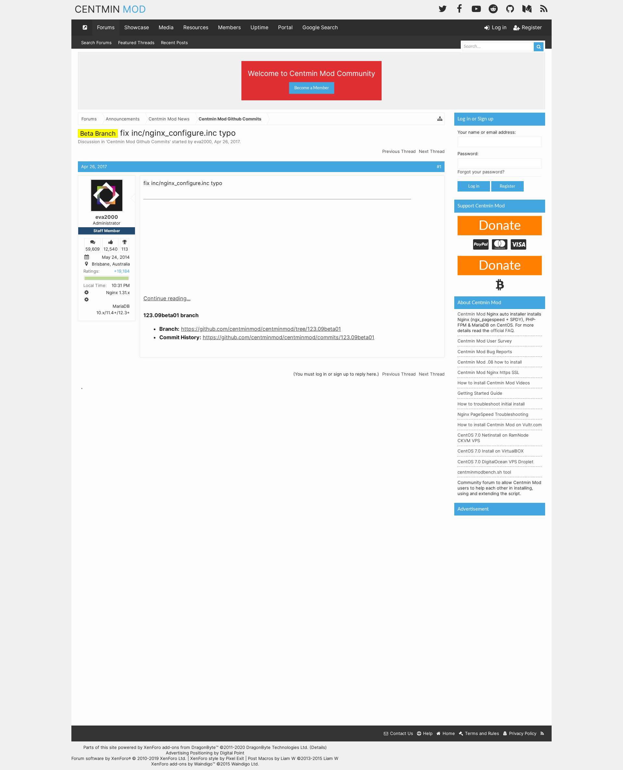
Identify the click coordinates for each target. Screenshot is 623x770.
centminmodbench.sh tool (484, 472)
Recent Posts (174, 42)
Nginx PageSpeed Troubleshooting (493, 414)
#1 (439, 166)
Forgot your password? (481, 171)
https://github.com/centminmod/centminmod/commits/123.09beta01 (288, 337)
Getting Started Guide (480, 393)
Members (229, 27)
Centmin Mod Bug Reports (485, 351)
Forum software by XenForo (128, 758)
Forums (106, 27)
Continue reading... (166, 298)
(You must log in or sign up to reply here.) (336, 374)
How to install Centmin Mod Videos (494, 382)
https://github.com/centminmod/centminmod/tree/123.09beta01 (261, 329)
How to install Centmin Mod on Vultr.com (500, 424)
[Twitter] (442, 8)
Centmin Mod (471, 314)
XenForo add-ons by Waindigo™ (183, 763)
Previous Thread (399, 151)
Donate (500, 225)
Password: (468, 153)
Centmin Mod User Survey (485, 340)
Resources (195, 27)
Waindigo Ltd (244, 763)
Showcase (136, 27)
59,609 (92, 248)
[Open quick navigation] (85, 27)
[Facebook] (459, 8)
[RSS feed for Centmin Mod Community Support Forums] (542, 733)
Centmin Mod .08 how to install (490, 362)
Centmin (110, 9)
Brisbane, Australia (111, 264)
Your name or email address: (487, 132)
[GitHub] (510, 8)
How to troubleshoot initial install (491, 403)
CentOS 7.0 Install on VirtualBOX (491, 450)
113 (124, 248)
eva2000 (203, 141)
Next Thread (432, 151)
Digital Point (232, 752)
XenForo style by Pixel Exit (217, 758)
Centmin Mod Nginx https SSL (488, 372)
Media (166, 27)
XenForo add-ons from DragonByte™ (181, 747)
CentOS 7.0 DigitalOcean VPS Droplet (495, 461)
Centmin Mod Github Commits (138, 141)
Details (318, 747)
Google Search (320, 27)
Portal (285, 27)
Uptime (259, 27)
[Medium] (527, 8)
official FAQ (502, 330)
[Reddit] (493, 8)
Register (507, 186)
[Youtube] (476, 8)
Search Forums (96, 42)
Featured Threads (136, 42)
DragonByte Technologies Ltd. (277, 747)
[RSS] (544, 8)
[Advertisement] (192, 242)
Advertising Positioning (189, 752)
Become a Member (311, 88)
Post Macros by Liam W (293, 758)
